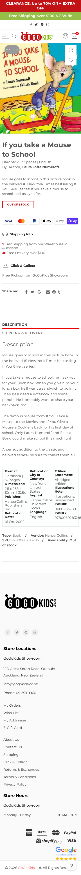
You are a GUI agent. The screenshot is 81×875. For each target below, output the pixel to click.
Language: (38, 512)
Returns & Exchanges (21, 770)
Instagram (35, 632)
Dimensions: (15, 484)
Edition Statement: (64, 473)
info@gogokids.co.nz (20, 684)
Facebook (26, 292)
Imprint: (36, 495)
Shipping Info (21, 234)
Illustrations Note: (64, 489)
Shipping (10, 755)
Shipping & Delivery (22, 333)
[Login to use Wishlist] (70, 60)
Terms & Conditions (19, 777)
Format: (11, 471)
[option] (40, 88)
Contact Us (12, 747)
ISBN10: (61, 504)
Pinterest (54, 292)
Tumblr (59, 292)
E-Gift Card (12, 728)
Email (48, 292)
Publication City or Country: (39, 475)
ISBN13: (61, 513)
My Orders (12, 705)
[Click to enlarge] (70, 50)
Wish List (11, 713)
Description (14, 325)
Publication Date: (14, 515)
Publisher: (13, 497)
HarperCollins (56, 535)
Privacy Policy (14, 784)
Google (40, 292)
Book (16, 535)
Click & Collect (23, 266)
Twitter (32, 292)
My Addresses (14, 720)
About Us (11, 740)
